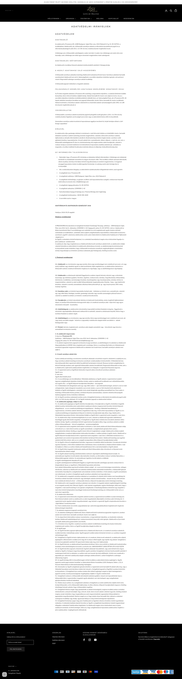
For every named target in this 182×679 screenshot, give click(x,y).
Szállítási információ (58, 640)
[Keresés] (171, 10)
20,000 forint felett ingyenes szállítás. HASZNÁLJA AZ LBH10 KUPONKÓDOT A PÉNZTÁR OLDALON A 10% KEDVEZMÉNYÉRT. (91, 2)
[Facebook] (84, 640)
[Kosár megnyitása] (176, 10)
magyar (8, 10)
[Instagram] (89, 640)
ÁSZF (54, 643)
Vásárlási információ (58, 637)
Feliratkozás (16, 649)
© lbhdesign (13, 670)
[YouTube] (95, 640)
